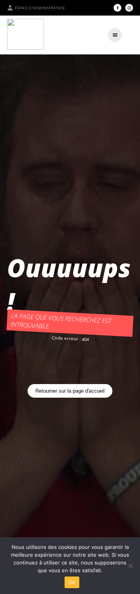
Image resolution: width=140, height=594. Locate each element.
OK (72, 582)
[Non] (130, 566)
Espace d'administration (40, 7)
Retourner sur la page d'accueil (70, 391)
